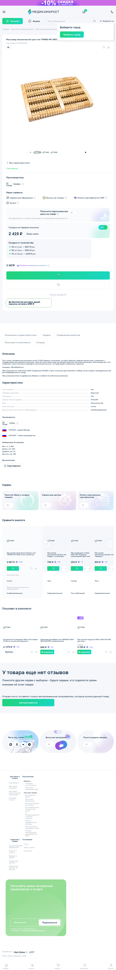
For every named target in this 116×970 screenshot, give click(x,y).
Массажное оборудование (22, 29)
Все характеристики (19, 163)
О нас (26, 844)
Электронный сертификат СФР (32, 827)
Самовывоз (13, 783)
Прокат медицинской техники (30, 822)
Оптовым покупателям (30, 784)
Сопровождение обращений (15, 846)
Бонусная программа (30, 800)
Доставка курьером (13, 787)
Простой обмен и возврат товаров (17, 496)
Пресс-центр (29, 847)
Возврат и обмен (13, 857)
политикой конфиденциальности (33, 930)
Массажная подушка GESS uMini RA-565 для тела (94, 640)
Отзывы (40, 342)
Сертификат (12, 168)
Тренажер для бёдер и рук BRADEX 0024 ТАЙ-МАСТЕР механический (57, 640)
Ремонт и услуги (13, 852)
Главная (5, 29)
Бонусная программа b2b (31, 788)
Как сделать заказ (30, 796)
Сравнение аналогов (68, 335)
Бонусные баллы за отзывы (32, 804)
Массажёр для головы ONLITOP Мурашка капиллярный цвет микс (81, 554)
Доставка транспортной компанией (15, 793)
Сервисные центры (51, 495)
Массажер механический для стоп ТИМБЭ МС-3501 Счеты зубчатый (21, 554)
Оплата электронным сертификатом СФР (31, 833)
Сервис (47, 335)
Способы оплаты (12, 799)
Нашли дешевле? (58, 295)
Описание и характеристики (21, 335)
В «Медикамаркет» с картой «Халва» (32, 815)
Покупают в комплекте (17, 342)
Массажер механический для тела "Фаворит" (104, 554)
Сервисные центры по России (13, 868)
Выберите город (108, 21)
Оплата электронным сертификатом (90, 496)
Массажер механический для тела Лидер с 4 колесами (57, 554)
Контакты (28, 851)
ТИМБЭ (16, 184)
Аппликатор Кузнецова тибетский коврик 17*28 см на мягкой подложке (20, 640)
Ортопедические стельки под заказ (32, 809)
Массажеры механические (46, 29)
